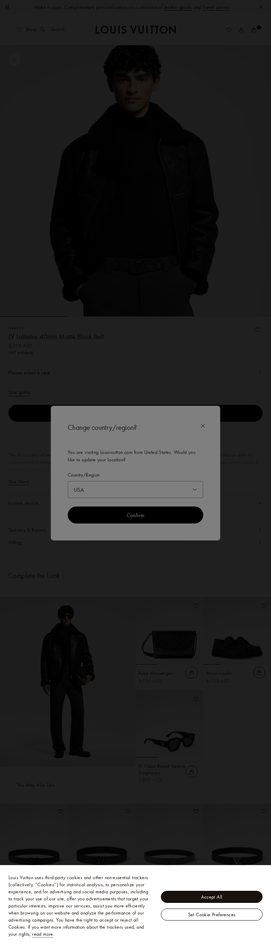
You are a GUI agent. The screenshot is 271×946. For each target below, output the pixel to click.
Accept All (212, 897)
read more (42, 934)
